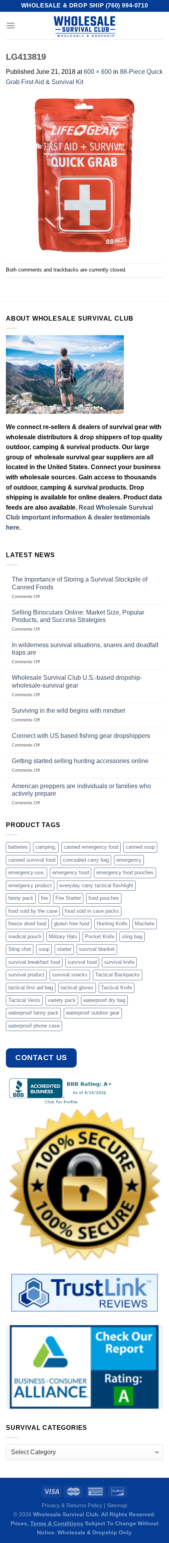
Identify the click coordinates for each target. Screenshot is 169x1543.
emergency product (30, 885)
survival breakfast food (34, 962)
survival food (82, 962)
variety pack (62, 1000)
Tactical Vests (24, 1000)
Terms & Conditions (56, 1523)
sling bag (132, 936)
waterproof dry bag (104, 1000)
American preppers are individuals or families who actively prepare (81, 790)
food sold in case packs (92, 911)
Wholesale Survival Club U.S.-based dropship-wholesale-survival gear (77, 681)
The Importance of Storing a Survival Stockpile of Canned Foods (79, 583)
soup (44, 949)
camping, (45, 847)
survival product (26, 975)
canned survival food (31, 860)
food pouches (103, 898)
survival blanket (97, 949)
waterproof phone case (34, 1026)
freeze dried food (27, 924)
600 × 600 (98, 71)
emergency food (70, 872)
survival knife (119, 962)
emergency (128, 860)
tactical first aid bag (30, 988)
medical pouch (24, 936)
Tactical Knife (116, 988)
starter (64, 949)
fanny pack (20, 898)
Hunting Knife (112, 924)
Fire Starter (68, 898)
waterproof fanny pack (33, 1013)
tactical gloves (77, 988)
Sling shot (19, 949)
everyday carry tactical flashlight (96, 885)
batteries (18, 847)
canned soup (140, 847)
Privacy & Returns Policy (72, 1505)
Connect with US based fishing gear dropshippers (81, 735)
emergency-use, (26, 872)
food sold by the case (32, 911)
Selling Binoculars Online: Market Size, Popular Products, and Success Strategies (78, 616)
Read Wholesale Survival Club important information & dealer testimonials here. (79, 517)
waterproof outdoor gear (92, 1013)
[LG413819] (84, 174)
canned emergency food (91, 847)
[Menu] (10, 25)
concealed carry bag (86, 860)
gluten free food (71, 924)
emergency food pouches (125, 872)
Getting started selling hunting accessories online (80, 761)
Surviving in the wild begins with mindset (68, 710)
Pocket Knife (99, 936)
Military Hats (63, 936)
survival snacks (70, 975)
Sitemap (117, 1505)
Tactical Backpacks (117, 975)
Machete (144, 924)
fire (44, 898)
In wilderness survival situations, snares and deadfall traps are (85, 649)
